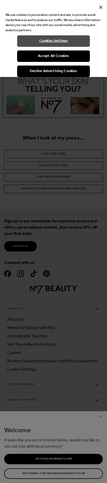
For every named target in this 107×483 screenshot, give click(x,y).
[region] (53, 38)
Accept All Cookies (53, 56)
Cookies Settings (53, 40)
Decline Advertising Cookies (53, 71)
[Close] (100, 7)
